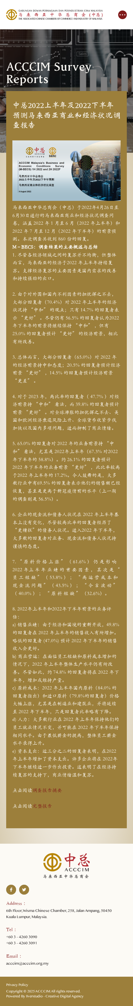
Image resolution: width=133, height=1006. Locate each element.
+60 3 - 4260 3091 (21, 944)
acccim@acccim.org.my (27, 964)
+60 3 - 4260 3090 (21, 938)
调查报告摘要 (47, 790)
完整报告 (42, 806)
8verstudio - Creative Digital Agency (55, 997)
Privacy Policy (17, 985)
